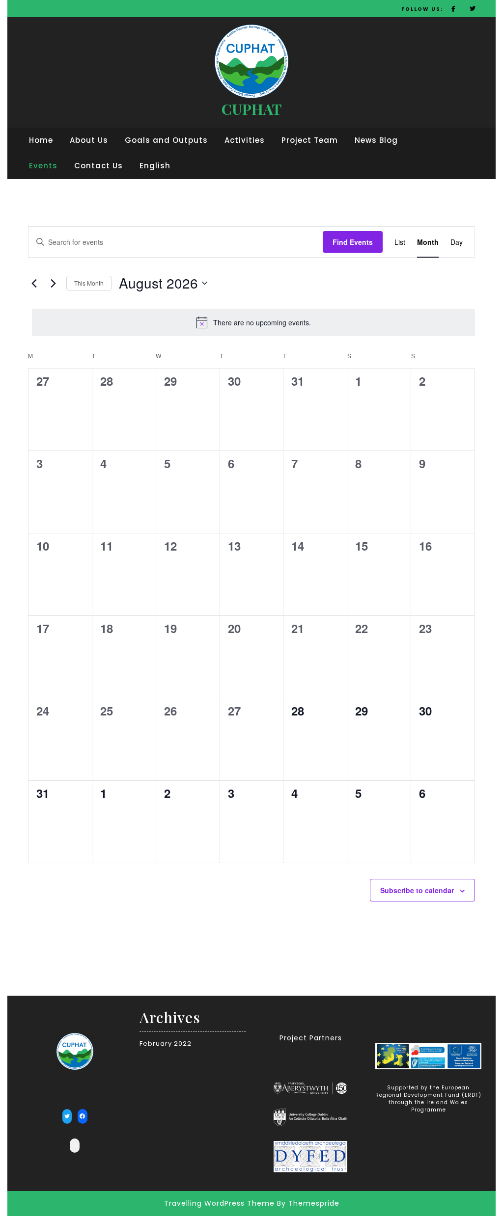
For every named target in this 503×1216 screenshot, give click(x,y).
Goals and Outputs (166, 140)
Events (43, 165)
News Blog (376, 140)
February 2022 (166, 1043)
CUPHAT (251, 109)
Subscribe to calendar (417, 890)
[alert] (253, 322)
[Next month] (53, 283)
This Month (89, 283)
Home (41, 140)
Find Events (353, 242)
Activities (244, 140)
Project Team (309, 140)
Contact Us (98, 165)
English (155, 165)
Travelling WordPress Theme (219, 1203)
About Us (89, 140)
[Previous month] (34, 283)
